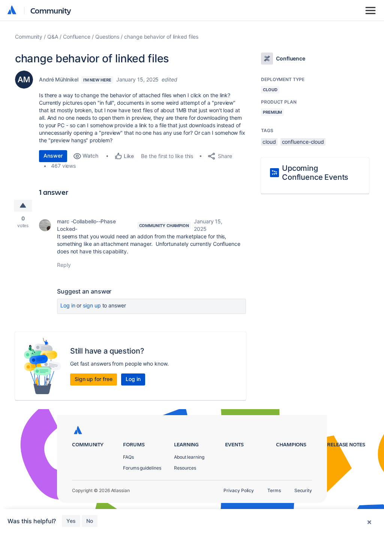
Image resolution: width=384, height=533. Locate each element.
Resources (185, 468)
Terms (274, 490)
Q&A (52, 36)
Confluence (76, 36)
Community (50, 10)
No (89, 521)
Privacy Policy (239, 490)
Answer (53, 155)
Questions (107, 36)
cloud (269, 142)
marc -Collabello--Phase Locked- (86, 225)
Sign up (91, 305)
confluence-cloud (303, 142)
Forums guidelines (142, 468)
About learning (189, 457)
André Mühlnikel (58, 79)
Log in (67, 305)
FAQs (128, 457)
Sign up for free (93, 379)
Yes (71, 521)
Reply (64, 265)
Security (303, 490)
